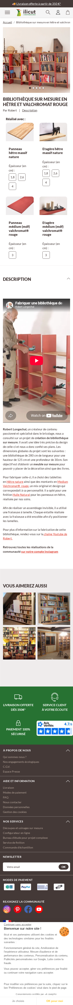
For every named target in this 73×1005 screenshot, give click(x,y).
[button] (48, 12)
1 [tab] (31, 89)
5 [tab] (44, 89)
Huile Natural (21, 494)
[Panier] (67, 12)
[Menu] (5, 12)
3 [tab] (38, 89)
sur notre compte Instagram (39, 551)
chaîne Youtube (53, 534)
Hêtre (10, 481)
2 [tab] (34, 89)
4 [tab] (41, 89)
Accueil (7, 22)
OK (64, 866)
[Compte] (58, 12)
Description (29, 110)
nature (18, 481)
